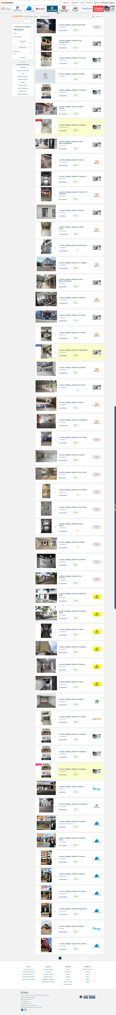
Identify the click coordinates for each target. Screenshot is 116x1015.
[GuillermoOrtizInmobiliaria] (96, 596)
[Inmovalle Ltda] (75, 9)
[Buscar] (31, 21)
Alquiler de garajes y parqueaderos (48, 981)
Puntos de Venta (68, 971)
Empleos (87, 976)
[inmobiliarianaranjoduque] (96, 823)
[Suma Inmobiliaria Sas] (52, 9)
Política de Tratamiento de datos (27, 999)
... (79, 958)
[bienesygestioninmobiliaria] (96, 806)
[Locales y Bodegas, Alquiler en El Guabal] (46, 316)
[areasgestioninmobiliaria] (96, 719)
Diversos (87, 979)
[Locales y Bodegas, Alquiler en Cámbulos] (46, 299)
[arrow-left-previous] (57, 958)
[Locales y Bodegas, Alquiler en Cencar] (46, 161)
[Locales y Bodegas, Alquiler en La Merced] (46, 334)
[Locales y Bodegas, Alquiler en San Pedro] (46, 26)
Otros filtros (22, 47)
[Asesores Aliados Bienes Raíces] (98, 9)
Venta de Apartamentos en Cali (28, 971)
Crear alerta (23, 57)
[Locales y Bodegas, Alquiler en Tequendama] (46, 351)
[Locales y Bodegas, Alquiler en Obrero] (46, 404)
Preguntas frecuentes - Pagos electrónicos (29, 1005)
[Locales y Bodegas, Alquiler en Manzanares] (46, 247)
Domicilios (68, 974)
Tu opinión (115, 506)
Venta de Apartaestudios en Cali (29, 974)
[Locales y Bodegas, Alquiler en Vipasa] (46, 683)
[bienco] (96, 788)
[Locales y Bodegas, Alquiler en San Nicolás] (46, 491)
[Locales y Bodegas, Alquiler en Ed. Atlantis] (46, 945)
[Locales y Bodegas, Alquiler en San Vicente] (46, 439)
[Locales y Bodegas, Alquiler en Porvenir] (46, 212)
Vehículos (87, 974)
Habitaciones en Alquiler (48, 976)
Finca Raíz (66, 2)
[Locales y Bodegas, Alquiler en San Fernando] (46, 578)
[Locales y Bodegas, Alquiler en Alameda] (46, 875)
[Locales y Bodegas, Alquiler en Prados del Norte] (46, 596)
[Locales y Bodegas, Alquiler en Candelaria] (46, 823)
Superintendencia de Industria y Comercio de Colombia (31, 1007)
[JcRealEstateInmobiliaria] (96, 701)
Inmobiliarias (75, 2)
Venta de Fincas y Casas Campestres (28, 979)
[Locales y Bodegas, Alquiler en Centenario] (46, 179)
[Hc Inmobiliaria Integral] (6, 9)
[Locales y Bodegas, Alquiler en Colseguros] (46, 91)
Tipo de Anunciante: (16, 51)
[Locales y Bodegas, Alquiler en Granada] (46, 76)
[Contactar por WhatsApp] (75, 30)
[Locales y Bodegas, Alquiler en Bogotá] (46, 788)
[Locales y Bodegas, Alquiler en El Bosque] (46, 369)
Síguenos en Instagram (68, 984)
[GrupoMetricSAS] (96, 162)
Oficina (68, 969)
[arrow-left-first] (53, 958)
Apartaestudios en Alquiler (48, 974)
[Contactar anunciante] (77, 30)
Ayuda (68, 979)
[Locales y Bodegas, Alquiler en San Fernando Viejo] (46, 43)
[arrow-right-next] (82, 958)
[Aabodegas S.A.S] (109, 9)
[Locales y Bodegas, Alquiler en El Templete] (46, 264)
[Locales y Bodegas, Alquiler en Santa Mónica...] (46, 144)
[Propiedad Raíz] (63, 9)
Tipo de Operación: (23, 31)
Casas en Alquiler (48, 971)
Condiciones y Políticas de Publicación (28, 997)
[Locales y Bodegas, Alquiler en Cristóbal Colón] (46, 840)
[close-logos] (58, 12)
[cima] (96, 27)
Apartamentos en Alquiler (48, 969)
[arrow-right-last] (86, 958)
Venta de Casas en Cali (28, 969)
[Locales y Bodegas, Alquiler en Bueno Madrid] (46, 526)
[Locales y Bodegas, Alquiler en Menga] (46, 700)
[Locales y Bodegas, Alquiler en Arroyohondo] (46, 805)
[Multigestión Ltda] (29, 9)
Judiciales (87, 981)
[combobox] (23, 21)
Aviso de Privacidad (24, 1001)
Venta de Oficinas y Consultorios (29, 976)
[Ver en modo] (93, 16)
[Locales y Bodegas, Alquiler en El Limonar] (46, 718)
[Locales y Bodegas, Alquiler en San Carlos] (46, 59)
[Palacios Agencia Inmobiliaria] (17, 9)
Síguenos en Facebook (68, 981)
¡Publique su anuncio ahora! (87, 969)
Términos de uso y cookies (26, 1003)
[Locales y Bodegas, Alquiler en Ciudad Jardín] (46, 229)
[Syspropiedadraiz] (96, 60)
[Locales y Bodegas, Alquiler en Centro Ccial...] (46, 194)
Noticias (82, 2)
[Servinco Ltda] (40, 9)
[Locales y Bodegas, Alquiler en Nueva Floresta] (46, 109)
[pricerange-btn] (30, 43)
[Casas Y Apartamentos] (86, 9)
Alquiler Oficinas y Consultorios (48, 979)
